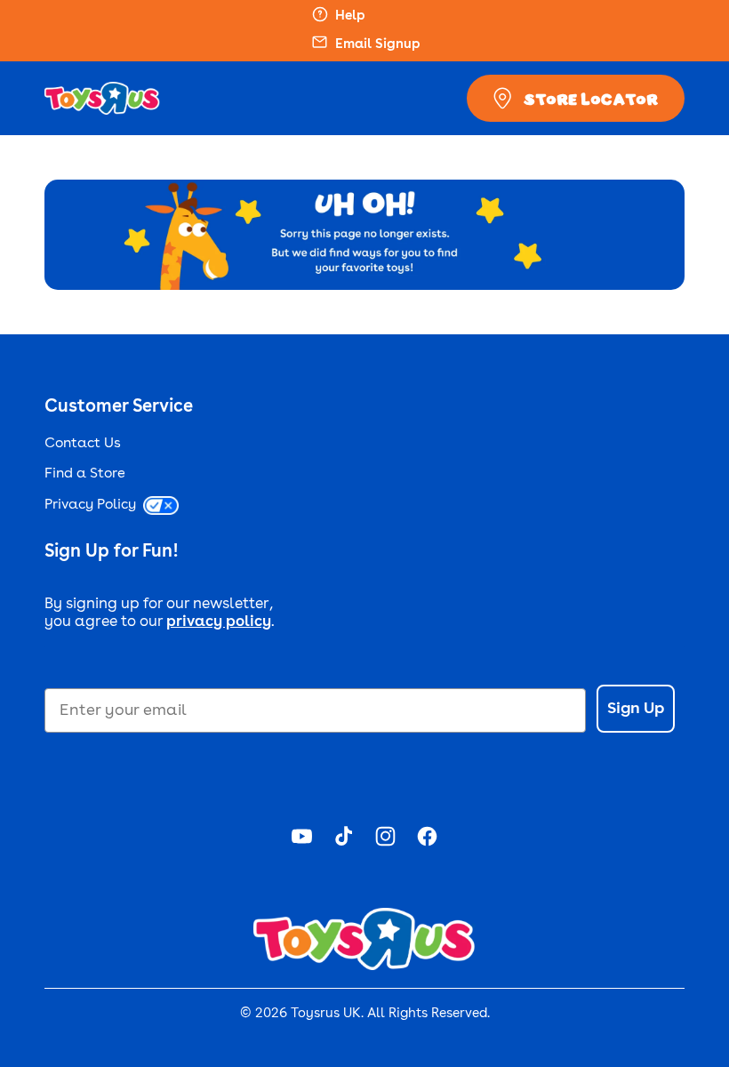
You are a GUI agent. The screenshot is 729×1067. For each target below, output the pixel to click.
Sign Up (635, 709)
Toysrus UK (326, 1014)
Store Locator (591, 98)
